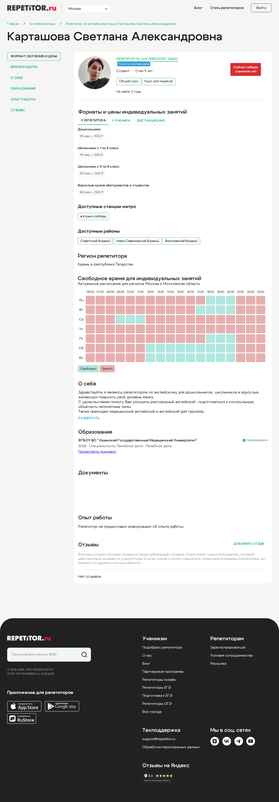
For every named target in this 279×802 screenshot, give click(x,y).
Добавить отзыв (248, 543)
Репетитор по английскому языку (147, 59)
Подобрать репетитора (162, 647)
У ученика (121, 120)
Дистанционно (151, 120)
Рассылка (218, 663)
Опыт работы (23, 99)
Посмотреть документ (97, 451)
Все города (152, 711)
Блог (198, 8)
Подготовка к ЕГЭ (157, 695)
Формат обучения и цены (34, 56)
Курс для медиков (159, 81)
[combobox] (84, 8)
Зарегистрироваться (227, 647)
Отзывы (17, 110)
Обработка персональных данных (171, 747)
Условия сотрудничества (231, 655)
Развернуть (89, 418)
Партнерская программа (162, 671)
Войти (261, 8)
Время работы (24, 67)
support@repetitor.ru (158, 739)
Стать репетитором (227, 8)
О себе (17, 78)
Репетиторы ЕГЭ (156, 687)
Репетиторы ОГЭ (157, 703)
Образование (23, 88)
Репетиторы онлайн (159, 679)
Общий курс (128, 81)
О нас (147, 655)
